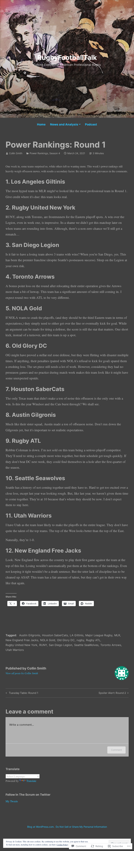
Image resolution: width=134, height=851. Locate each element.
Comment (116, 749)
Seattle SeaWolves (86, 645)
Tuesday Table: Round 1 (21, 693)
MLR (117, 635)
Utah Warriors (15, 650)
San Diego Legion (60, 645)
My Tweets (12, 801)
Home (41, 124)
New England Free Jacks (22, 640)
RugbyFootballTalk (67, 57)
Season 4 (54, 153)
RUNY (43, 645)
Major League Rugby (98, 635)
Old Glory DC (66, 640)
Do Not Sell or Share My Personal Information (81, 826)
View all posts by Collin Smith (22, 673)
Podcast (91, 124)
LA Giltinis (76, 635)
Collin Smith (15, 153)
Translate (31, 781)
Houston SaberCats (55, 635)
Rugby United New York (21, 645)
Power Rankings (39, 153)
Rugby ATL (93, 640)
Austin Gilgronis (29, 635)
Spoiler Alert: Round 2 (112, 693)
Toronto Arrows (110, 645)
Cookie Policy (62, 844)
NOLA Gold (47, 640)
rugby (80, 640)
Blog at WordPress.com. (40, 826)
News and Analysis (64, 124)
